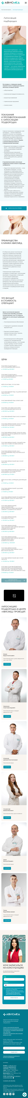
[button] (14, 208)
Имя (5, 977)
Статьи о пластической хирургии (11, 1027)
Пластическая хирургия (6, 9)
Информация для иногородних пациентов (13, 1028)
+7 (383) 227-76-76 (12, 1065)
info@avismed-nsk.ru (7, 1077)
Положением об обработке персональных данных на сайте (13, 994)
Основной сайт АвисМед (9, 1080)
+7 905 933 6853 (12, 1068)
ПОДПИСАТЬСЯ (14, 1052)
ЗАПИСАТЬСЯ (14, 997)
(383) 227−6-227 (11, 1091)
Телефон (6, 982)
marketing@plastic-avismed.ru (13, 1076)
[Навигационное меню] (26, 3)
